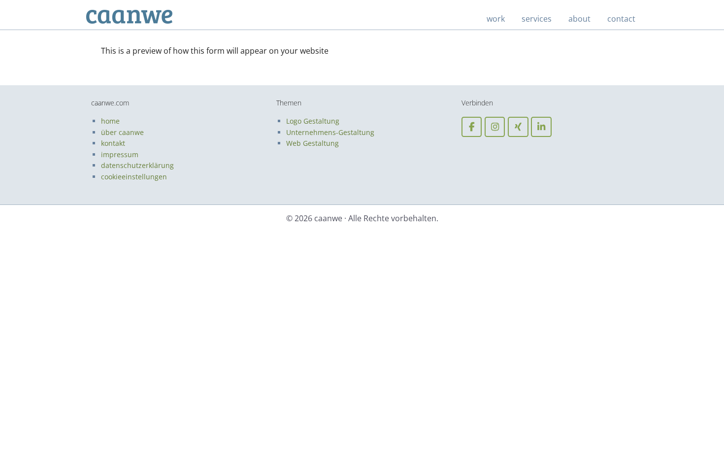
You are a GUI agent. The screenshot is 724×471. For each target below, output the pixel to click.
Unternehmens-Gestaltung (330, 132)
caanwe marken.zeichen (140, 17)
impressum (119, 154)
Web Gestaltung (312, 143)
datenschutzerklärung (137, 165)
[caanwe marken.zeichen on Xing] (518, 127)
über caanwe (122, 132)
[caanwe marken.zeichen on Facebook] (471, 127)
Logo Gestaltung (312, 121)
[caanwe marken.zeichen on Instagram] (495, 127)
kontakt (113, 143)
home (110, 121)
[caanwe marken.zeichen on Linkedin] (541, 127)
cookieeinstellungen (134, 176)
